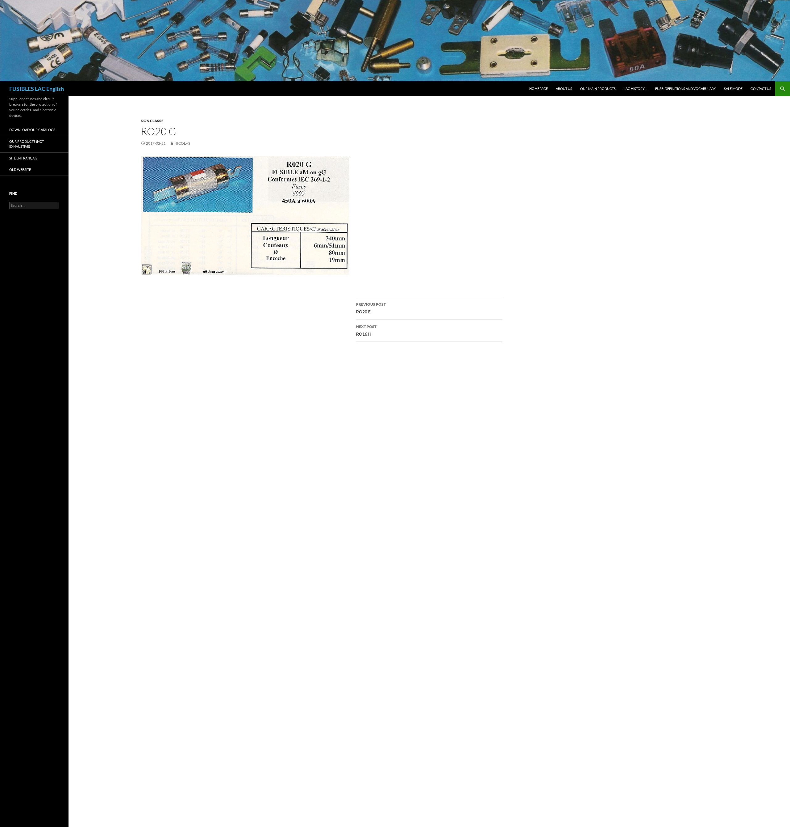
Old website (20, 170)
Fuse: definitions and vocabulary (685, 89)
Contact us (760, 89)
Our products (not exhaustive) (26, 144)
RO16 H (366, 330)
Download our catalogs (32, 130)
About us (564, 89)
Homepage (538, 89)
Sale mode (733, 89)
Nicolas (182, 143)
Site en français (23, 158)
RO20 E (371, 308)
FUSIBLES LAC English (36, 88)
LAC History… (635, 89)
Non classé (152, 120)
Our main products (598, 89)
